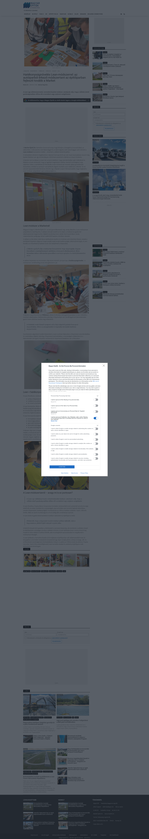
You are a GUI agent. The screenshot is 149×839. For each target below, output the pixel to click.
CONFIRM (62, 466)
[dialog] (74, 419)
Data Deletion (64, 473)
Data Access (74, 473)
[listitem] (74, 396)
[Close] (104, 366)
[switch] (96, 399)
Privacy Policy (84, 473)
